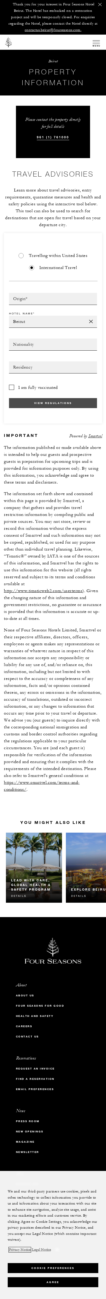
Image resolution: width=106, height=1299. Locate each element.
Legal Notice (41, 1249)
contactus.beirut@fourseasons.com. (53, 30)
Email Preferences (35, 1089)
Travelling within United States (58, 255)
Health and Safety (35, 1016)
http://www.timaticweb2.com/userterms (43, 590)
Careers (24, 1026)
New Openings (29, 1131)
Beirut (53, 61)
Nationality (21, 340)
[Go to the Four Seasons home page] (8, 42)
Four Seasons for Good (40, 1005)
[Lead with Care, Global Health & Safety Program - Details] (34, 868)
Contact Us (27, 1036)
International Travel (58, 267)
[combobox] (53, 299)
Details (18, 895)
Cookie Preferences (52, 1268)
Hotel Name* (22, 313)
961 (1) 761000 (53, 137)
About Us (25, 995)
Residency (20, 362)
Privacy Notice (20, 1249)
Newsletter (27, 1152)
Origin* (16, 294)
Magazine (25, 1141)
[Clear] (91, 322)
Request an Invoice (35, 1068)
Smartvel (95, 436)
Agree (53, 1282)
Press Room (28, 1121)
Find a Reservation (35, 1079)
